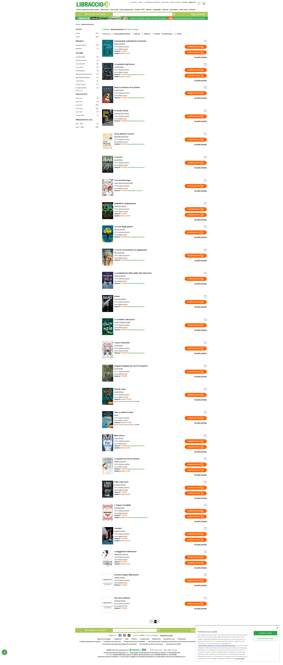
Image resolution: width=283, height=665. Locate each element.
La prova (118, 157)
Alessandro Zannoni (121, 554)
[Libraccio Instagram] (124, 636)
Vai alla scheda (200, 57)
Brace (117, 296)
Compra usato (193, 52)
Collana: (106, 29)
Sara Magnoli (87, 71)
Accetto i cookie (265, 633)
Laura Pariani (118, 183)
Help (126, 639)
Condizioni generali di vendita (89, 641)
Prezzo (157, 34)
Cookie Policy (240, 658)
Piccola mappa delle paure (126, 575)
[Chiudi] (277, 628)
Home (78, 24)
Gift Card (183, 10)
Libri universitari (126, 10)
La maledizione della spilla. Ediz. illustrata (132, 273)
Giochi (165, 10)
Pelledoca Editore (123, 46)
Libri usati (114, 10)
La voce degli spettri (123, 226)
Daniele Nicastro (87, 88)
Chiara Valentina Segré (122, 322)
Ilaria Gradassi (119, 253)
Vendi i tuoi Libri (175, 2)
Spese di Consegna (104, 639)
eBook (149, 10)
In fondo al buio (121, 110)
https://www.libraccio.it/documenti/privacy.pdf (216, 646)
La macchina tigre (122, 180)
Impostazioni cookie (265, 638)
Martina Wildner (119, 44)
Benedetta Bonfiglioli (87, 77)
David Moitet (118, 369)
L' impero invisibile (122, 505)
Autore (137, 34)
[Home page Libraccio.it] (93, 7)
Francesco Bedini (120, 206)
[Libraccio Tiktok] (129, 636)
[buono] (141, 18)
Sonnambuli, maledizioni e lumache (130, 41)
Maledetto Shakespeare (125, 203)
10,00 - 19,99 (87, 127)
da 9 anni (87, 98)
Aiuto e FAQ (165, 2)
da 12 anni (87, 108)
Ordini (140, 2)
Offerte (192, 10)
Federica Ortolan (119, 276)
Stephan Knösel (119, 531)
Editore (147, 34)
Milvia (116, 415)
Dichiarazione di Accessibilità (134, 641)
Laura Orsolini (87, 64)
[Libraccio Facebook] (119, 636)
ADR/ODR (176, 641)
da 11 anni (87, 105)
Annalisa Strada (87, 60)
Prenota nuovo (194, 580)
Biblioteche (156, 639)
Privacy (134, 639)
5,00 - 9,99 (87, 124)
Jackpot (118, 528)
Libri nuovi (105, 10)
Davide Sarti (118, 345)
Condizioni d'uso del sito (112, 641)
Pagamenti (118, 639)
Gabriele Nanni (119, 508)
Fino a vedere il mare (123, 412)
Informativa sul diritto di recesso (151, 644)
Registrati (192, 2)
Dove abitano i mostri (124, 134)
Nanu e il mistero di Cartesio (127, 87)
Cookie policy (144, 639)
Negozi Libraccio (198, 14)
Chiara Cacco (87, 84)
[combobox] (142, 14)
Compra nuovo (194, 47)
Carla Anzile (87, 81)
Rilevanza (168, 34)
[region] (237, 643)
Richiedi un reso (169, 639)
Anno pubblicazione (122, 34)
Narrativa (87, 49)
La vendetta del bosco (124, 64)
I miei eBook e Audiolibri (152, 2)
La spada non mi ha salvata (126, 458)
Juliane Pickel (118, 392)
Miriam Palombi (119, 229)
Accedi (184, 2)
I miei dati (133, 2)
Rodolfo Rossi (119, 90)
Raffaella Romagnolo (121, 113)
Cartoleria (174, 10)
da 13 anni (87, 112)
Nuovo (87, 33)
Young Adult (87, 115)
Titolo (179, 34)
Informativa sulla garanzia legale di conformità (119, 644)
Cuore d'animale (121, 342)
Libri (86, 14)
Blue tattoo (119, 435)
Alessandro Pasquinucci (87, 74)
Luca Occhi (87, 67)
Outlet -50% (140, 10)
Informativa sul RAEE (173, 644)
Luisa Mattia (118, 160)
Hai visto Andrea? (122, 598)
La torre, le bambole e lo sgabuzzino (130, 250)
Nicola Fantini (128, 183)
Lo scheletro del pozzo (124, 319)
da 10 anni (87, 102)
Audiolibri (157, 10)
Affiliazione (182, 639)
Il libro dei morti (121, 482)
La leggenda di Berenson (125, 551)
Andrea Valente (119, 577)
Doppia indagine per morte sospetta (131, 366)
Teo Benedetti (87, 57)
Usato (87, 37)
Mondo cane (120, 389)
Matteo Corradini (120, 461)
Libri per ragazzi (87, 45)
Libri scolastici (87, 10)
